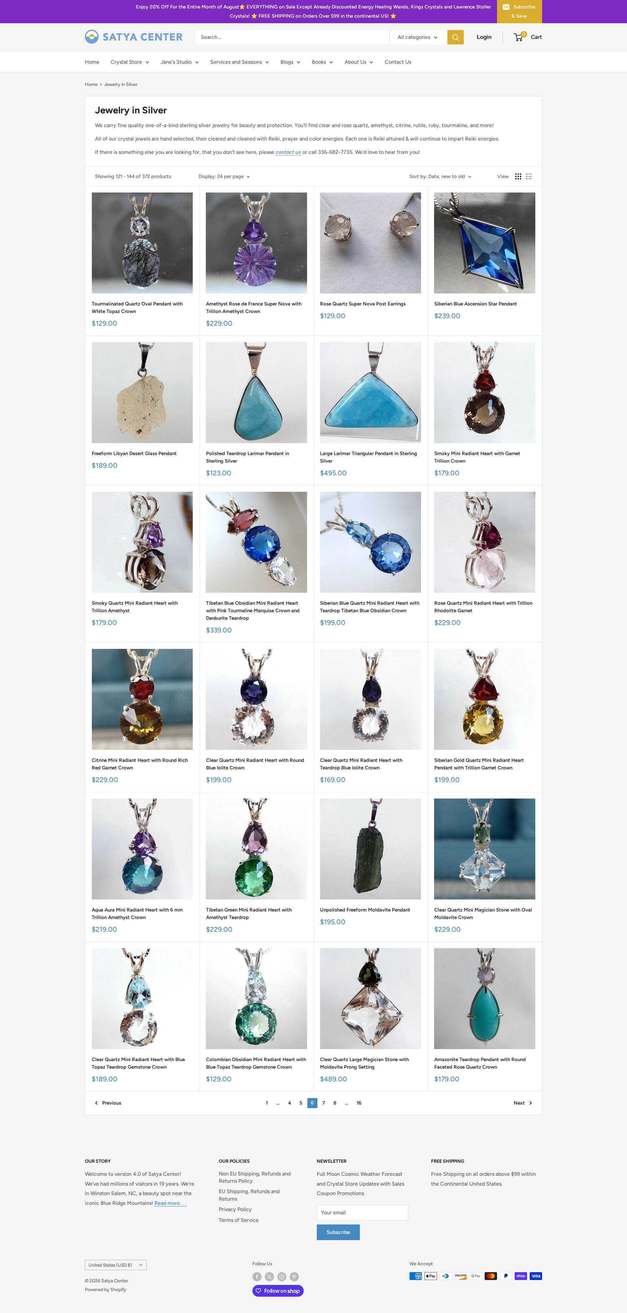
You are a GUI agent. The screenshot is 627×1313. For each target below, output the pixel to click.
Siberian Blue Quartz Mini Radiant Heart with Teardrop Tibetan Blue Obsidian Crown (369, 607)
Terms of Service (239, 1220)
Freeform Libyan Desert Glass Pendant (134, 453)
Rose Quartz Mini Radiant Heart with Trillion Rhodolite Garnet (483, 607)
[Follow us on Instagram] (281, 1276)
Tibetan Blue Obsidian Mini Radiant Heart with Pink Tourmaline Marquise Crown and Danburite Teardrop (252, 610)
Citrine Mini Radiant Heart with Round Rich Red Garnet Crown (140, 764)
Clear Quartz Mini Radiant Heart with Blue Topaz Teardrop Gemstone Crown (138, 1063)
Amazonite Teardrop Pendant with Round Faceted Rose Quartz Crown (480, 1063)
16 (359, 1103)
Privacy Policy (235, 1209)
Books (319, 62)
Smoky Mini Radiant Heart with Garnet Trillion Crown (477, 457)
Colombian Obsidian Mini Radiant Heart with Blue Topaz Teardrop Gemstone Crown (256, 1063)
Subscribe (338, 1232)
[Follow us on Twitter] (269, 1276)
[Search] (455, 37)
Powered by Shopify (105, 1289)
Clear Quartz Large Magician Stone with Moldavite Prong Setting (364, 1063)
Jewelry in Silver (120, 84)
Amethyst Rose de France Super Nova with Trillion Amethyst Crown (253, 307)
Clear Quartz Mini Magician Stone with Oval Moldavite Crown (483, 913)
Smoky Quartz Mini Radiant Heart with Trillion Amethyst (135, 607)
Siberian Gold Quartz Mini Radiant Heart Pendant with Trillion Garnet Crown (479, 764)
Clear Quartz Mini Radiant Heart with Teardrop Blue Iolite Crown (361, 764)
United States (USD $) (110, 1265)
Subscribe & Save (523, 11)
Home (92, 62)
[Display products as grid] (518, 176)
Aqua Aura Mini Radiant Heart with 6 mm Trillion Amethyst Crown (137, 913)
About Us (355, 62)
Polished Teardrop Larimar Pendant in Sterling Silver (247, 457)
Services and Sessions (236, 62)
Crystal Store (126, 62)
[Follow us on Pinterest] (294, 1276)
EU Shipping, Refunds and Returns (249, 1195)
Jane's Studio (176, 62)
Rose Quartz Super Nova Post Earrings (363, 304)
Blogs (287, 62)
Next (519, 1103)
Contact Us (398, 62)
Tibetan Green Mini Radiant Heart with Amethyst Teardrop (249, 913)
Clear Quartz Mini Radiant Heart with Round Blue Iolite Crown (255, 764)
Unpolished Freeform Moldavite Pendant (365, 910)
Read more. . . (170, 1203)
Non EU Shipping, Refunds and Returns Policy (255, 1177)
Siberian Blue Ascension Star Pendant (475, 304)
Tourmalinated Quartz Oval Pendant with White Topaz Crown (137, 307)
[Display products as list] (529, 176)
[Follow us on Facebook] (257, 1276)
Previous (111, 1103)
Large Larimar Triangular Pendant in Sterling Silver (368, 457)
